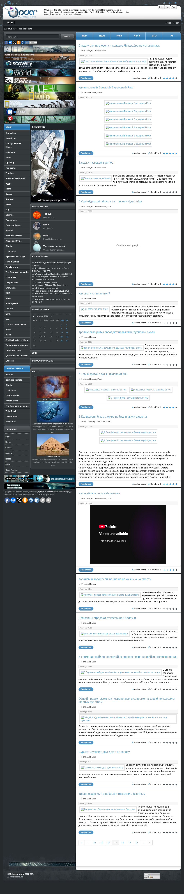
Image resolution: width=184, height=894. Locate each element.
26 (136, 842)
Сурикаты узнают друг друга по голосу (104, 751)
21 (101, 842)
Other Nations (11, 470)
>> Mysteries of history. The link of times (49, 285)
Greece (8, 448)
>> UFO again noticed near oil (45, 288)
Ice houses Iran (53, 457)
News (83, 421)
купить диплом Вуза (47, 492)
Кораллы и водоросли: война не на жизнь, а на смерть (115, 579)
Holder (176, 23)
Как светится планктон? (94, 293)
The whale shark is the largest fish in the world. (52, 424)
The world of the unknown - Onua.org (23, 12)
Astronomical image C (52, 399)
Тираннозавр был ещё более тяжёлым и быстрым (112, 793)
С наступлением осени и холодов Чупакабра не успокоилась (119, 45)
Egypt (7, 436)
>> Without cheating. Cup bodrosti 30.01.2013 (52, 274)
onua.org (11, 29)
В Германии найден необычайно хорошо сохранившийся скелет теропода (128, 656)
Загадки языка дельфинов (96, 162)
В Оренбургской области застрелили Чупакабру (110, 201)
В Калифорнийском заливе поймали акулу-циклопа (113, 416)
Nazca (8, 459)
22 (108, 842)
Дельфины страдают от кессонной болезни (107, 617)
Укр (167, 7)
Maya (7, 464)
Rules (168, 23)
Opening (91, 421)
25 (129, 842)
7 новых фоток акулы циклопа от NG (103, 374)
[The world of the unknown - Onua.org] (175, 3)
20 (94, 842)
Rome (8, 442)
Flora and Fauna (25, 29)
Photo (99, 92)
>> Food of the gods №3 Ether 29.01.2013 (50, 291)
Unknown (85, 50)
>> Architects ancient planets (44, 282)
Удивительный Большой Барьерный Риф (106, 87)
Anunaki (8, 453)
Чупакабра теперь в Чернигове (99, 493)
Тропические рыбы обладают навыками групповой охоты (117, 332)
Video (109, 206)
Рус (161, 7)
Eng (173, 7)
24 (122, 842)
